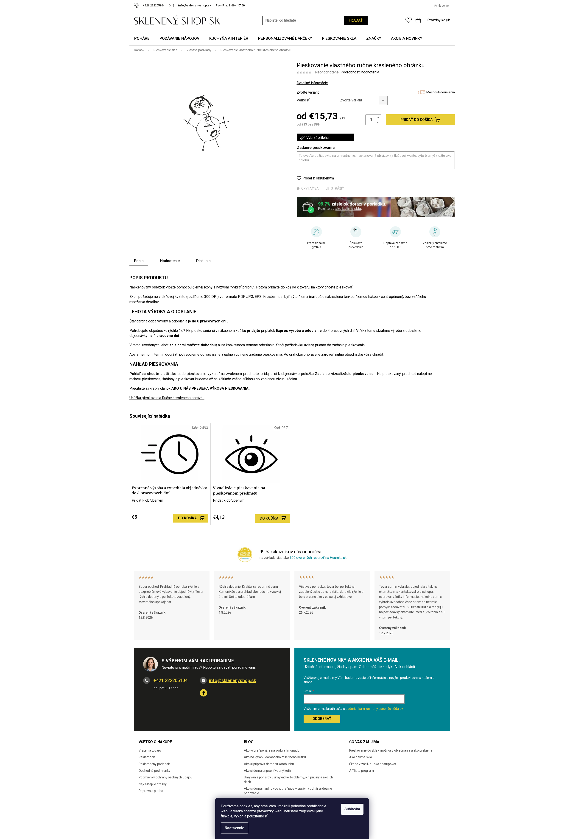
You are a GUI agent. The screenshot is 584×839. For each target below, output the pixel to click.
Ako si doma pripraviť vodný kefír (267, 770)
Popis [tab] (139, 261)
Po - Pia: (222, 5)
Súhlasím (352, 809)
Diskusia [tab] (203, 261)
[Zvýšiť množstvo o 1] (378, 117)
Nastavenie (234, 828)
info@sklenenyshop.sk (232, 680)
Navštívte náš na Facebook (203, 692)
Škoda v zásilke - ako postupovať (372, 764)
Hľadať (356, 20)
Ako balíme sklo (360, 757)
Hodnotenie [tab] (170, 261)
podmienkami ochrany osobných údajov (374, 708)
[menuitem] (141, 38)
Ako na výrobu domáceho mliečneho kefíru (275, 757)
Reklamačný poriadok (154, 764)
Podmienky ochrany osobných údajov (165, 777)
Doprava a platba (151, 791)
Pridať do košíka (416, 119)
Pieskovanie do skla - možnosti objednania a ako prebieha (390, 750)
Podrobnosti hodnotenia (360, 72)
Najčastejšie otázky (153, 784)
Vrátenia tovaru (150, 750)
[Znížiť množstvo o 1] (378, 122)
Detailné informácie (312, 83)
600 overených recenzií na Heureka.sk (318, 558)
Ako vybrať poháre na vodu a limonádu (271, 750)
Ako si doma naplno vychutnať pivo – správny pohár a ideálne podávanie (288, 791)
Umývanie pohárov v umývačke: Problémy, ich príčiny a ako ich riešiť (288, 779)
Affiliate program (361, 770)
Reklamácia (147, 757)
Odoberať (322, 718)
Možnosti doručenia (440, 92)
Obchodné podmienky (154, 770)
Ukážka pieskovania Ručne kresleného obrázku (166, 398)
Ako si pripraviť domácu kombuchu (269, 764)
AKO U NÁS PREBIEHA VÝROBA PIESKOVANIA (210, 388)
